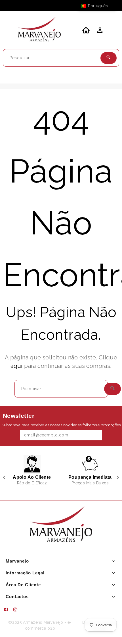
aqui (16, 366)
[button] (97, 6)
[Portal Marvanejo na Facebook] (8, 609)
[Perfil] (99, 31)
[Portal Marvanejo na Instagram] (17, 609)
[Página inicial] (39, 30)
